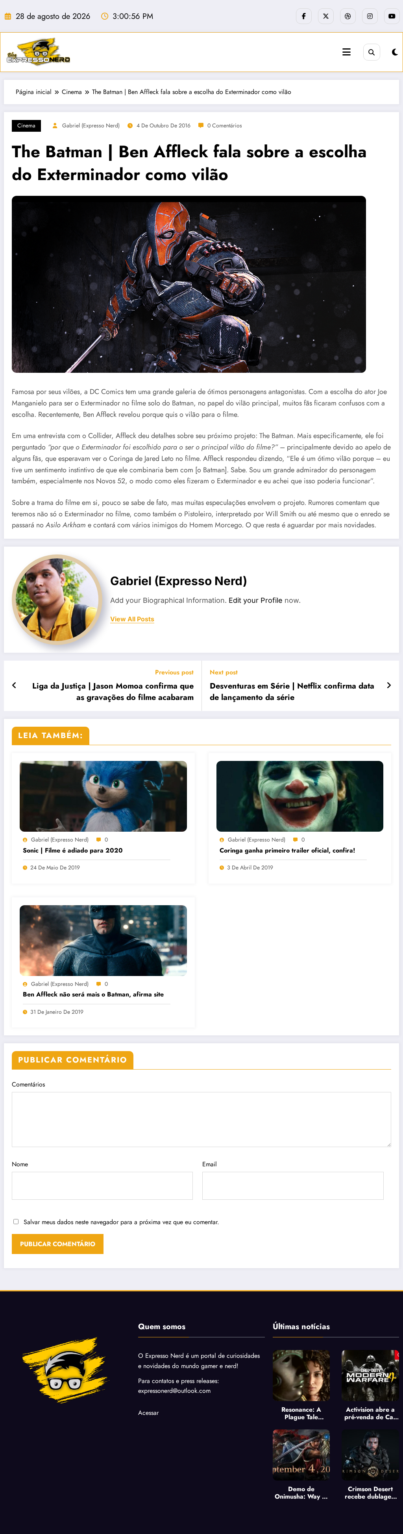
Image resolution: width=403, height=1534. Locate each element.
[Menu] (346, 52)
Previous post (174, 672)
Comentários (28, 1084)
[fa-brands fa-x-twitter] (326, 16)
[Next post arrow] (388, 686)
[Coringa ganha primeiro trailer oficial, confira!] (300, 795)
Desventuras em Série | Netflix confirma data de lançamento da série (292, 692)
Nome (20, 1164)
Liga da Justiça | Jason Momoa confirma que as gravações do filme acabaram (113, 692)
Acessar (148, 1412)
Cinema (26, 125)
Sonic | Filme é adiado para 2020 (73, 850)
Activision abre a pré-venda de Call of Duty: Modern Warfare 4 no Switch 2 (370, 1413)
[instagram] (370, 16)
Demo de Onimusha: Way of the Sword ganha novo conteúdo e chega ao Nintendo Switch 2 (301, 1492)
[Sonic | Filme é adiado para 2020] (103, 795)
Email (209, 1164)
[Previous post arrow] (14, 686)
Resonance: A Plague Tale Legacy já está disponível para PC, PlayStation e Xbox (301, 1413)
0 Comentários (224, 125)
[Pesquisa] (371, 52)
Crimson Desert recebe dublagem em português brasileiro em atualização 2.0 (370, 1492)
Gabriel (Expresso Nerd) (91, 125)
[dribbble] (348, 16)
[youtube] (392, 16)
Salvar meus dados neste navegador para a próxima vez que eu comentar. (121, 1221)
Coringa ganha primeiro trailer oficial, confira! (287, 850)
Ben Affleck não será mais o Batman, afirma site (93, 994)
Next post (224, 672)
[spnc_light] (395, 52)
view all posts (132, 619)
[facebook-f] (304, 16)
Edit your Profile (256, 600)
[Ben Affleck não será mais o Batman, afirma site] (103, 939)
